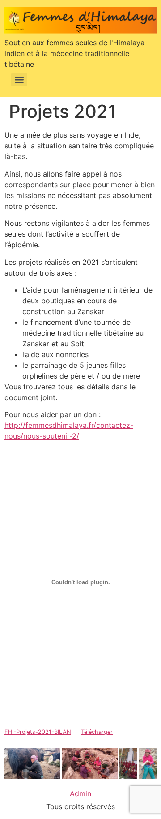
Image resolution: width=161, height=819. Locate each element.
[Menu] (19, 79)
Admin (80, 793)
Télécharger (97, 731)
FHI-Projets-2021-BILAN (37, 731)
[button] (32, 763)
